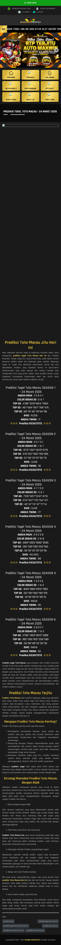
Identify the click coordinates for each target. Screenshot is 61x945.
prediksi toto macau (50, 926)
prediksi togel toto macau (48, 921)
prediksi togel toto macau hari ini (15, 926)
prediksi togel (8, 921)
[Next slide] (56, 50)
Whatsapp (31, 3)
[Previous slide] (4, 50)
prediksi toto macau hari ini (13, 930)
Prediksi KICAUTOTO (32, 940)
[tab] (27, 65)
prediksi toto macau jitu (35, 930)
